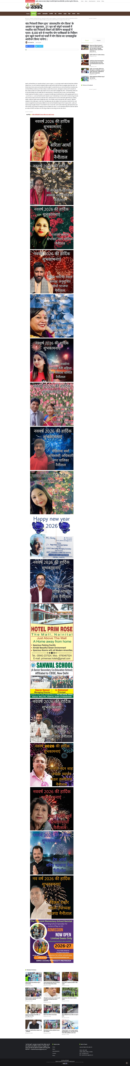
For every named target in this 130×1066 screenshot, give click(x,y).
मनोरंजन (60, 13)
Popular (99, 40)
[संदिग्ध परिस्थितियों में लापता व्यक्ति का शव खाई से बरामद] (70, 1008)
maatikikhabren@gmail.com (39, 1049)
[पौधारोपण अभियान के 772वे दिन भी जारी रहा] (85, 56)
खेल (55, 13)
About (86, 1)
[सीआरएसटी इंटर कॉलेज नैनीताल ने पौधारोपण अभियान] (70, 992)
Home (82, 1)
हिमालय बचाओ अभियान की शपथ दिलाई (50, 1014)
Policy (102, 1)
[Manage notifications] (127, 1063)
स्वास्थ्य (73, 13)
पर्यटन (78, 13)
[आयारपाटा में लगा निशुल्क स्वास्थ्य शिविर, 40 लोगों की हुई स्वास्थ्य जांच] (33, 1008)
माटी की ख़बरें (67, 1060)
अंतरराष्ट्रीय (44, 13)
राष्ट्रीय (39, 13)
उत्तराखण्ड (33, 13)
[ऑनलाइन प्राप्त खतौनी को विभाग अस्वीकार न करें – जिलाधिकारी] (33, 1024)
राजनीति (51, 13)
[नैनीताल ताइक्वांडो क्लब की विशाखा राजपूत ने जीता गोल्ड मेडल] (33, 976)
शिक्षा (69, 13)
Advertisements (92, 1)
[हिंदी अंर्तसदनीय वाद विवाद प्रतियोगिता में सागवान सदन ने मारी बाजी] (52, 1024)
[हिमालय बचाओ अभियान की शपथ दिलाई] (52, 1008)
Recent (87, 40)
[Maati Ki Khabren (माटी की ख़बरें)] (34, 6)
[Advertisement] (78, 7)
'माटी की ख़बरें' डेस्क (31, 42)
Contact (98, 1)
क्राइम (65, 13)
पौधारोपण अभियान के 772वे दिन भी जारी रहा (97, 54)
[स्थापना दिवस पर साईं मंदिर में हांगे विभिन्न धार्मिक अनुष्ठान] (70, 976)
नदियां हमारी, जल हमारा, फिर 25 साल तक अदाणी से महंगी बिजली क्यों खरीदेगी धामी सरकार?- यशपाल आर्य (52, 999)
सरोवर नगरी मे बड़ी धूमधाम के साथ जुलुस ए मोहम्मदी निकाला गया (47, 1)
